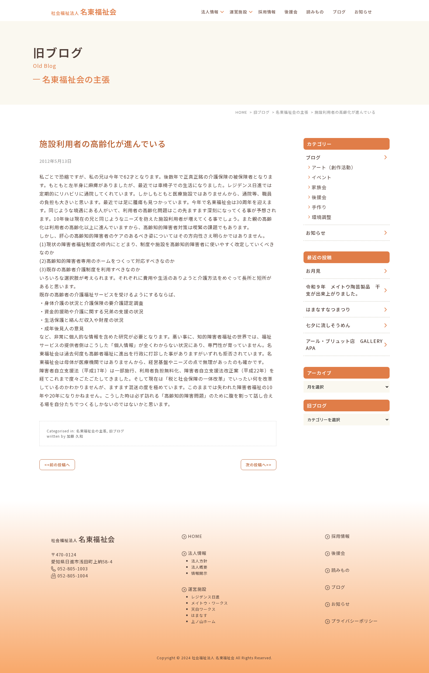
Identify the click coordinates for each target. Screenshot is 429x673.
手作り (319, 206)
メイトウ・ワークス (209, 603)
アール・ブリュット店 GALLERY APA (344, 344)
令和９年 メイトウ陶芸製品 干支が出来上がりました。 (343, 290)
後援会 (291, 12)
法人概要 (199, 567)
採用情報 (267, 12)
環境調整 (322, 216)
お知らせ (363, 12)
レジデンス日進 (205, 597)
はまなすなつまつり (328, 309)
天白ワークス (203, 609)
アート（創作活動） (334, 167)
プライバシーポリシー (354, 621)
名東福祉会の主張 (91, 430)
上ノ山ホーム (203, 621)
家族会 (319, 187)
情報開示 (199, 573)
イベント (322, 177)
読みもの (315, 12)
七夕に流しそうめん (328, 325)
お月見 (313, 270)
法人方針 (199, 561)
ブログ (339, 12)
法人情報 (210, 12)
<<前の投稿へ (57, 464)
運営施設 (238, 12)
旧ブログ (116, 430)
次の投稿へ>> (258, 464)
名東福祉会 (84, 11)
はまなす (199, 615)
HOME (194, 536)
